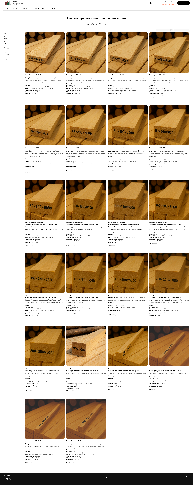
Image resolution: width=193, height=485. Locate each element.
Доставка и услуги (40, 8)
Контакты (53, 8)
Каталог (15, 8)
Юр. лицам (26, 8)
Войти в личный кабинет (168, 4)
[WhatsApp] (151, 3)
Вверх (187, 476)
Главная (5, 8)
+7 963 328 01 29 (169, 3)
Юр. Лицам (93, 477)
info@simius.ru (6, 476)
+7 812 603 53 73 (169, 1)
